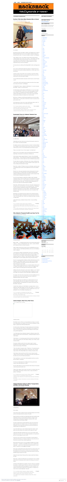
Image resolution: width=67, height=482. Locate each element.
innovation (43, 121)
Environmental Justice (16, 205)
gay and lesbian (44, 102)
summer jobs (44, 210)
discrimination (44, 78)
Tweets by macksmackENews (45, 21)
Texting (43, 215)
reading (43, 165)
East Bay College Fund (45, 83)
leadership (23, 205)
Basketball (44, 192)
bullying (43, 49)
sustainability (26, 209)
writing (43, 234)
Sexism (43, 181)
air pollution (18, 203)
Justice (21, 473)
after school (23, 374)
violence (43, 226)
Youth (27, 108)
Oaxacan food (44, 146)
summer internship (44, 208)
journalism (17, 473)
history (18, 376)
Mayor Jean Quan (44, 135)
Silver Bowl (44, 197)
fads (26, 292)
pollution (23, 110)
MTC (32, 208)
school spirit (22, 107)
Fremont (26, 208)
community (20, 106)
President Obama (44, 157)
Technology (43, 214)
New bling (43, 138)
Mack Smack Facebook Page (46, 258)
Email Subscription (45, 23)
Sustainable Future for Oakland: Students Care (25, 114)
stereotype (43, 203)
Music (43, 136)
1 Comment (37, 374)
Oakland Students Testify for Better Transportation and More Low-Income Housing (26, 384)
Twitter (43, 221)
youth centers (44, 238)
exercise (35, 109)
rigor (43, 172)
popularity (43, 155)
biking (19, 109)
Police (43, 154)
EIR (17, 208)
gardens (29, 106)
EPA (20, 205)
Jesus (43, 124)
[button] (24, 402)
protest (43, 161)
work (14, 377)
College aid (43, 60)
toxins (14, 108)
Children (29, 374)
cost (20, 292)
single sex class (44, 184)
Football (43, 98)
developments (23, 474)
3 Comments (37, 203)
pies (42, 151)
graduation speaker (44, 108)
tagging (22, 296)
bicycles (17, 109)
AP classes (43, 45)
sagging (43, 174)
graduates (14, 473)
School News (31, 205)
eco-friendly (25, 109)
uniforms (43, 225)
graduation (43, 106)
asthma (21, 203)
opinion (26, 205)
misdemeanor (35, 295)
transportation (15, 475)
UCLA (43, 223)
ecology (26, 106)
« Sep (42, 254)
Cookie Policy (18, 480)
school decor (43, 176)
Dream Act (43, 79)
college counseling (44, 61)
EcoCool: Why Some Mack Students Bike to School (26, 19)
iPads (43, 123)
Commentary (30, 203)
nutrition (43, 140)
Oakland (34, 208)
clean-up (20, 295)
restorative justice (44, 170)
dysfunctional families (45, 82)
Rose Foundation (21, 209)
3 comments (22, 115)
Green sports (44, 193)
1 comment (23, 302)
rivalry (44, 196)
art (16, 292)
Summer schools (44, 211)
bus (16, 208)
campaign (23, 203)
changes (17, 106)
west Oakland (31, 110)
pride (43, 158)
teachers (30, 107)
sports (25, 107)
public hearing (17, 209)
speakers (35, 205)
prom (43, 159)
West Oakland (24, 108)
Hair (42, 112)
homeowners (31, 295)
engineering (43, 89)
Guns (43, 110)
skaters (44, 199)
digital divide (44, 76)
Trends (21, 108)
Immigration (21, 376)
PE (42, 150)
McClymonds (19, 110)
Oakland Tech (44, 144)
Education (32, 204)
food (42, 97)
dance (43, 74)
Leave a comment (23, 20)
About (18, 2)
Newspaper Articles (44, 139)
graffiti (18, 293)
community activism (16, 204)
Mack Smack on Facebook (47, 16)
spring (43, 200)
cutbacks (43, 72)
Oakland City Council (23, 293)
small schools (44, 185)
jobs (24, 376)
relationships (43, 166)
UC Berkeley (44, 222)
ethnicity (30, 375)
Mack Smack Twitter (46, 20)
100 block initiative (44, 37)
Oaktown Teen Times (45, 262)
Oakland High (44, 143)
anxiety (43, 44)
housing (30, 474)
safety (25, 110)
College (43, 59)
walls (18, 294)
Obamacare (43, 147)
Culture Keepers (23, 375)
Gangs (30, 292)
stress (43, 204)
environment (31, 109)
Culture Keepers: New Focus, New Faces (23, 300)
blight (17, 295)
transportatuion (31, 209)
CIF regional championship (45, 57)
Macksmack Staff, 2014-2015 (26, 2)
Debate (23, 204)
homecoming (44, 117)
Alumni (21, 471)
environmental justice (21, 208)
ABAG (16, 474)
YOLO (43, 236)
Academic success (18, 374)
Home (15, 2)
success (27, 107)
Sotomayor (43, 187)
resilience (18, 107)
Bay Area (19, 474)
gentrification (15, 107)
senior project (30, 473)
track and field (17, 108)
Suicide (43, 207)
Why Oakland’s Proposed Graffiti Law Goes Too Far (26, 213)
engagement (28, 378)
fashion (28, 292)
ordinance (18, 296)
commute (23, 106)
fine (22, 295)
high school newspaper (45, 113)
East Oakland (26, 204)
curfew (43, 71)
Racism (28, 205)
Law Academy (44, 131)
